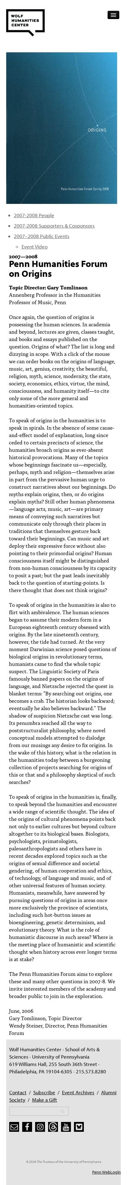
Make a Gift (44, 1099)
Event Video (34, 246)
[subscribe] (14, 1127)
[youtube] (66, 1127)
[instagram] (40, 1127)
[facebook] (27, 1127)
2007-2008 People (34, 215)
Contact (18, 1092)
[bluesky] (79, 1127)
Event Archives (78, 1092)
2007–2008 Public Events (41, 236)
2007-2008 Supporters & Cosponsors (54, 225)
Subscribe (44, 1092)
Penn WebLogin (106, 1172)
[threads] (53, 1127)
